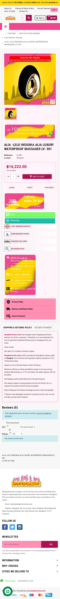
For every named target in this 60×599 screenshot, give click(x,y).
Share (12, 188)
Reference (8, 155)
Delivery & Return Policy (24, 8)
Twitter (12, 527)
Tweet (29, 188)
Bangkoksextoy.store (12, 335)
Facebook (5, 527)
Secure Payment (43, 8)
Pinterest (49, 188)
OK (51, 544)
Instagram (19, 527)
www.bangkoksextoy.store (35, 591)
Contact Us (23, 11)
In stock (7, 158)
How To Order (9, 11)
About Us (7, 8)
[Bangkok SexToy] (10, 18)
